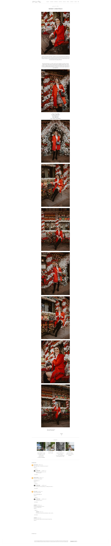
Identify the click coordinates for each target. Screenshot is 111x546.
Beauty (48, 1)
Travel (68, 1)
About (75, 1)
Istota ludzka (35, 491)
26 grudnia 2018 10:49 (40, 491)
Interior (56, 1)
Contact (71, 1)
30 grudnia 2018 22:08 (43, 485)
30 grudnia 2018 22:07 (43, 470)
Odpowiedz (35, 467)
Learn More (72, 541)
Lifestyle (60, 1)
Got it (76, 541)
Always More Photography (50, 430)
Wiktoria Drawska (36, 477)
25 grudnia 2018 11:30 (41, 477)
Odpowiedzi (36, 483)
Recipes (64, 1)
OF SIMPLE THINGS (38, 470)
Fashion (51, 1)
